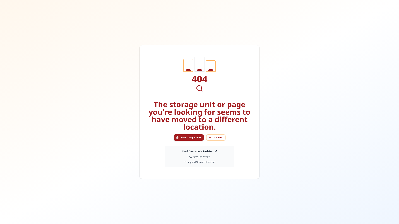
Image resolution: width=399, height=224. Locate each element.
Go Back (218, 137)
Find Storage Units (191, 137)
